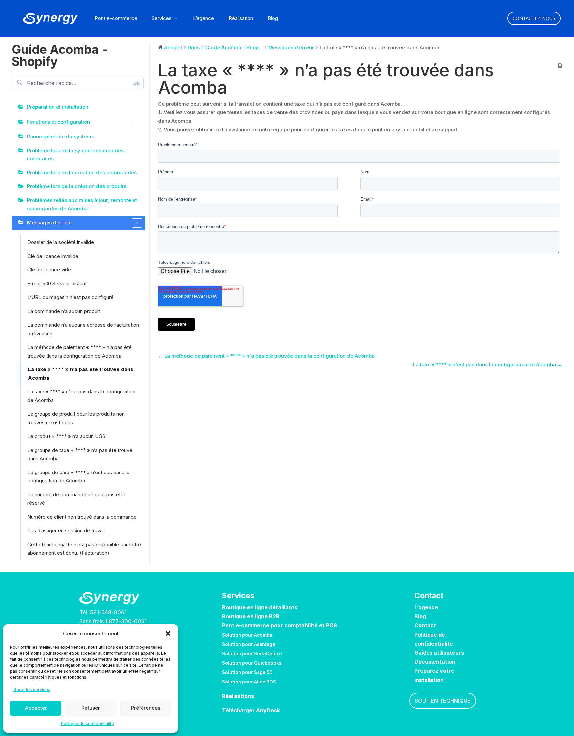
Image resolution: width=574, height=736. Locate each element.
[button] (168, 633)
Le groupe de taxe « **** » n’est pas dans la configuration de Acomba (78, 476)
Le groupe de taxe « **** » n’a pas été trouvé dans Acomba (79, 454)
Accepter (36, 708)
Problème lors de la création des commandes (82, 172)
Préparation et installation (57, 107)
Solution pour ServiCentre (252, 653)
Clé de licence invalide (52, 256)
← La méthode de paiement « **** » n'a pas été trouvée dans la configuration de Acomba (266, 356)
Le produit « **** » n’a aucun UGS (66, 436)
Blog (273, 18)
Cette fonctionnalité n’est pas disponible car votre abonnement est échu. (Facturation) (84, 548)
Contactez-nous (534, 18)
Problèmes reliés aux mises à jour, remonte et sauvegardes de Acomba (82, 204)
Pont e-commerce (116, 18)
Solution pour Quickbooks (252, 663)
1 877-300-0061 (126, 621)
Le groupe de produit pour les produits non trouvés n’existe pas (76, 418)
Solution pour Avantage (248, 644)
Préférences (145, 708)
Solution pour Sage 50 (247, 672)
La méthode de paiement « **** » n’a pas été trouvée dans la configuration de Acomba (79, 351)
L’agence (203, 18)
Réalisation (241, 18)
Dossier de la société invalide (60, 242)
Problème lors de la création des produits (76, 186)
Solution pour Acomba (247, 635)
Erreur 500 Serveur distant (57, 283)
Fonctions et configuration (58, 122)
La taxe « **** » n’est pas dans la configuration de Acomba (81, 395)
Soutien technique (443, 700)
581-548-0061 (108, 612)
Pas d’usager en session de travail (66, 530)
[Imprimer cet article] (560, 66)
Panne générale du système (60, 136)
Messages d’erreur (49, 222)
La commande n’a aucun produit (63, 311)
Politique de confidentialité (87, 723)
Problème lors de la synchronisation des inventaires (75, 154)
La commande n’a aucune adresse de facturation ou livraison (83, 329)
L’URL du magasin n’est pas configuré (70, 297)
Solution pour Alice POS (249, 681)
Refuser (90, 708)
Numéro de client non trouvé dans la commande (82, 517)
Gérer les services (31, 689)
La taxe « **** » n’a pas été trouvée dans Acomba (80, 373)
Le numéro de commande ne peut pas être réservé (76, 498)
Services (162, 18)
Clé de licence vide (49, 269)
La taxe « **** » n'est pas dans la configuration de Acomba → (487, 364)
